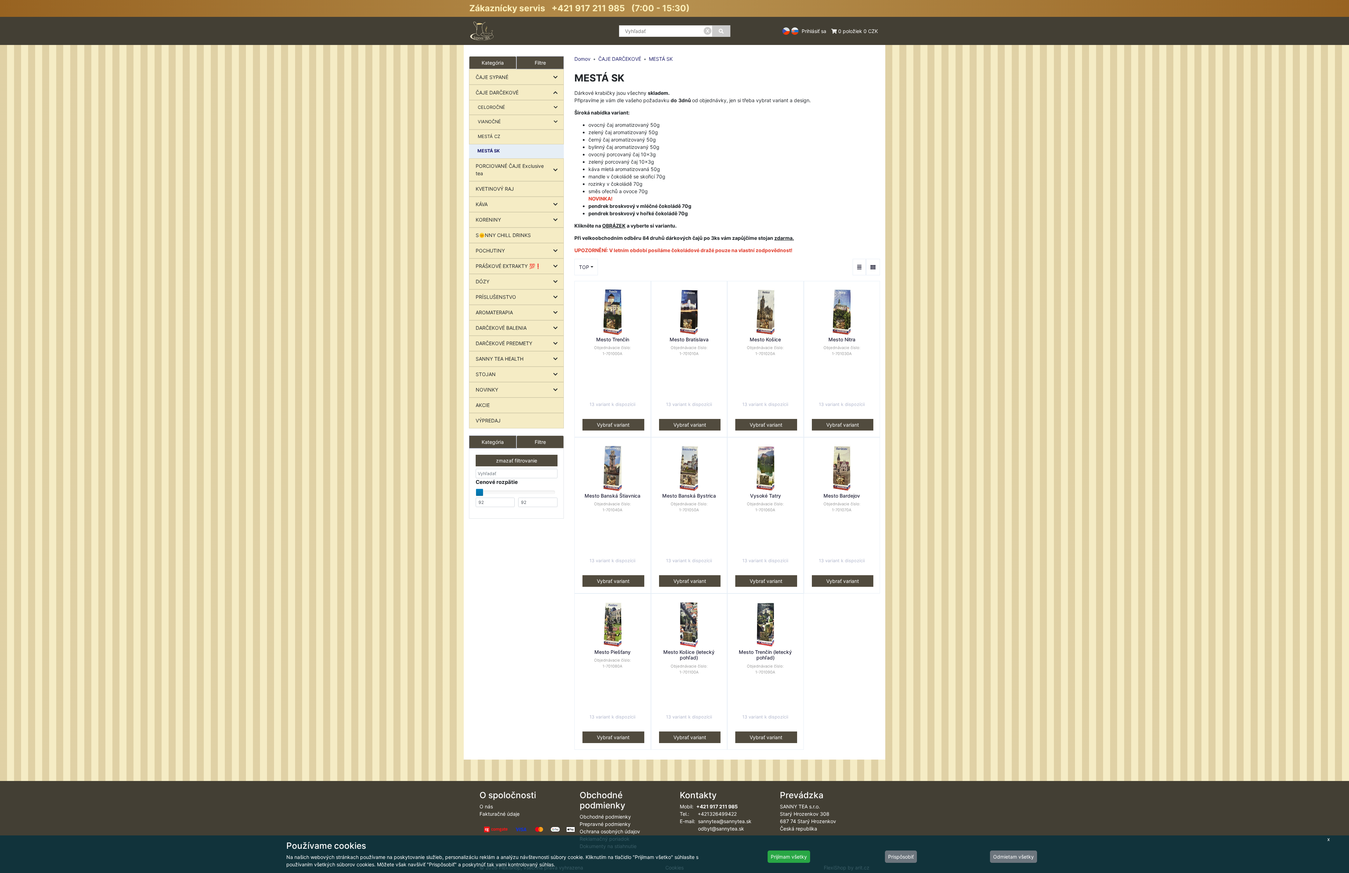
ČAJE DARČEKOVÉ (497, 93)
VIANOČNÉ (489, 121)
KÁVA (482, 204)
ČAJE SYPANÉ (492, 77)
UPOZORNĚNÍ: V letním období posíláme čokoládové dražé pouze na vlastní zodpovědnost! (683, 250)
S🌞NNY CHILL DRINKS (503, 235)
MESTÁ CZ (489, 136)
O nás (486, 806)
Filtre (540, 63)
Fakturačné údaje (500, 814)
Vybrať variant (613, 425)
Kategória (493, 442)
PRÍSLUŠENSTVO (496, 297)
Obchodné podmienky (605, 817)
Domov (582, 59)
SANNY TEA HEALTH (499, 359)
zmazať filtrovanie (516, 461)
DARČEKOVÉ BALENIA (501, 328)
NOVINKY (487, 390)
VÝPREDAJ (488, 421)
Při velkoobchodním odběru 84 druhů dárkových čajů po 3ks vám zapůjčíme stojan (684, 238)
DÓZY (482, 281)
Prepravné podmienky (605, 824)
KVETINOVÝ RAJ (495, 189)
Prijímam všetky (789, 857)
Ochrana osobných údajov (610, 831)
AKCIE (483, 405)
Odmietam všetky (1013, 857)
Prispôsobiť (901, 857)
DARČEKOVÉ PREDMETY (504, 343)
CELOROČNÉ (491, 107)
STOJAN (486, 374)
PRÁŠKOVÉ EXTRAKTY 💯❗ (508, 266)
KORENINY (488, 220)
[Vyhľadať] (721, 31)
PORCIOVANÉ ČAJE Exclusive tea (510, 169)
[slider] (479, 492)
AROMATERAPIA (494, 312)
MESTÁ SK (488, 150)
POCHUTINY (490, 251)
